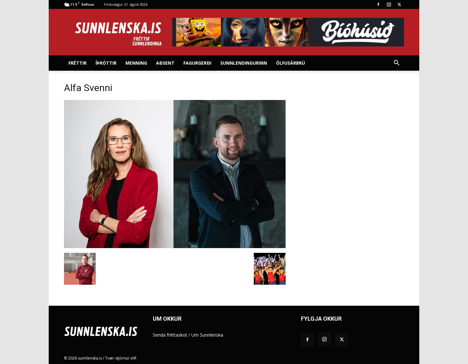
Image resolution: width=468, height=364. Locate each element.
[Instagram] (389, 4)
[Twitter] (399, 4)
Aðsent (165, 63)
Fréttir (77, 63)
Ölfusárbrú (290, 63)
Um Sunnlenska (207, 335)
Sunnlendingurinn (243, 63)
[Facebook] (378, 4)
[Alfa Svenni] (175, 246)
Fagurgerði (197, 63)
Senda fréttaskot (170, 335)
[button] (396, 64)
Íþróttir (106, 63)
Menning (136, 63)
